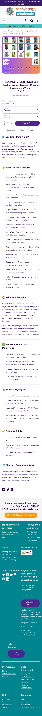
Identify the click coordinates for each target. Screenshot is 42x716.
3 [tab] (10, 67)
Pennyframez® (26, 688)
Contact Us (25, 702)
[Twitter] (3, 575)
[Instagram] (15, 575)
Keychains (24, 685)
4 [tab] (13, 67)
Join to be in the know (30, 603)
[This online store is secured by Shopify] (26, 555)
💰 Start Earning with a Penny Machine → (21, 26)
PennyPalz (9, 101)
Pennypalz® (25, 674)
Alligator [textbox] (7, 110)
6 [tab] (18, 67)
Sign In (4, 671)
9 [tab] (26, 67)
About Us (24, 699)
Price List (31, 130)
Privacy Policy (7, 704)
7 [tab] (21, 67)
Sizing (21, 130)
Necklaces (25, 682)
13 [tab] (37, 67)
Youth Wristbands (27, 677)
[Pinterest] (3, 579)
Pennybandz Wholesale (22, 96)
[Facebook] (7, 575)
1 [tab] (4, 67)
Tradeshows (25, 704)
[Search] (31, 19)
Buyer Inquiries (7, 702)
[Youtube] (11, 575)
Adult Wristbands (27, 679)
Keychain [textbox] (7, 117)
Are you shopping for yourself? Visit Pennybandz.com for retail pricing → (21, 3)
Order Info (6, 699)
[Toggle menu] (3, 20)
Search (4, 707)
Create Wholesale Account (21, 515)
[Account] (26, 19)
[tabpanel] (21, 55)
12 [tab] (34, 67)
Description (11, 130)
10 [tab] (29, 67)
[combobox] (21, 109)
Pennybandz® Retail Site (30, 707)
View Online (16, 653)
